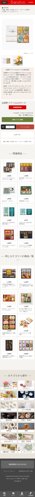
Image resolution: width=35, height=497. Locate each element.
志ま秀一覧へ (17, 134)
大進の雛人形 (17, 481)
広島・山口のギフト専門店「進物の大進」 (17, 478)
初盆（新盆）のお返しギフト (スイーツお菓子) (16, 9)
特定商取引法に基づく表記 (26, 471)
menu (4, 2)
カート (13, 495)
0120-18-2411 (21, 464)
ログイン (22, 495)
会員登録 (30, 495)
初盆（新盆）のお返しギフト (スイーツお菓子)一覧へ (17, 141)
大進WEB (30, 2)
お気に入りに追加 (17, 119)
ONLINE (6, 7)
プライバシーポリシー (9, 471)
